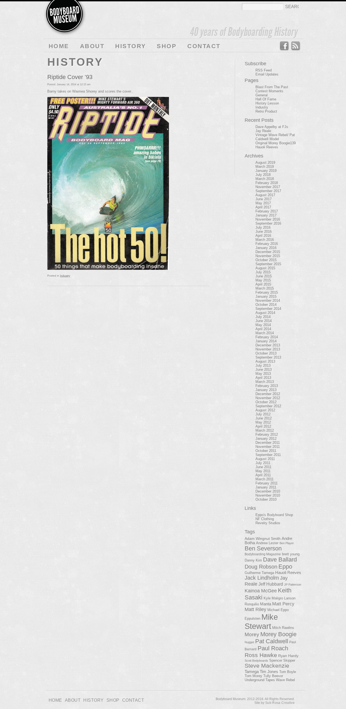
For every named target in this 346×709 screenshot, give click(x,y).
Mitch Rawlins (283, 628)
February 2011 (266, 483)
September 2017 (268, 191)
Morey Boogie (278, 634)
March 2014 (264, 333)
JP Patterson (292, 584)
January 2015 (266, 296)
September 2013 (268, 357)
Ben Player (287, 543)
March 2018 (264, 179)
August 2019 (265, 162)
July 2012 (263, 414)
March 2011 (264, 479)
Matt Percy (283, 603)
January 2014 (266, 341)
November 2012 (267, 398)
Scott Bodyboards (256, 660)
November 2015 (267, 256)
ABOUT (92, 46)
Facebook (284, 46)
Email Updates (266, 74)
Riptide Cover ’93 (69, 77)
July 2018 (263, 175)
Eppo (285, 566)
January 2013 (266, 390)
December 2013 (267, 345)
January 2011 (265, 487)
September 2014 (268, 309)
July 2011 (262, 463)
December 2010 (267, 491)
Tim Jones (269, 671)
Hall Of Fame (265, 99)
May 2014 (263, 325)
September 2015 (268, 264)
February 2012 (266, 434)
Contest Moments (269, 91)
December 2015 (267, 252)
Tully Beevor (273, 676)
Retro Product (266, 111)
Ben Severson (263, 548)
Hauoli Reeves (266, 147)
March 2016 (264, 240)
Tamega (252, 671)
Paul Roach (273, 648)
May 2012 (263, 422)
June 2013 (263, 369)
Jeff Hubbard (270, 584)
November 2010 (267, 495)
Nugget (249, 642)
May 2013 (263, 374)
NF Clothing (264, 519)
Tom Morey (253, 676)
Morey (252, 634)
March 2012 (264, 430)
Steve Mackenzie (267, 665)
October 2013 (266, 353)
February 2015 (266, 292)
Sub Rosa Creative (280, 703)
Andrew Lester (267, 543)
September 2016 (268, 223)
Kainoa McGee (261, 590)
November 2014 (267, 300)
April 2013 (263, 378)
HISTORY (130, 46)
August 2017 (265, 195)
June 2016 (263, 231)
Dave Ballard (280, 559)
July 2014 (263, 317)
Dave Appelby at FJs (271, 127)
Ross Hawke (261, 655)
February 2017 (266, 211)
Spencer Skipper (282, 660)
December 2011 (267, 443)
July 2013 (263, 365)
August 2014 (265, 313)
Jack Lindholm (262, 578)
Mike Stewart (261, 621)
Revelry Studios (267, 523)
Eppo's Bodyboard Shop (274, 515)
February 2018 (266, 183)
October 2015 (266, 260)
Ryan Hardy (288, 656)
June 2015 (263, 276)
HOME (59, 46)
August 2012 (265, 410)
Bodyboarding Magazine (263, 554)
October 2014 (266, 305)
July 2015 (263, 272)
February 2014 (266, 337)
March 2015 (264, 288)
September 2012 (268, 406)
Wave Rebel (285, 680)
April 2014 (263, 329)
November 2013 (267, 349)
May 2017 (263, 203)
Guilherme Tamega (259, 573)
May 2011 (263, 471)
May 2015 (263, 280)
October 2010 (266, 499)
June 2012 (263, 418)
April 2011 (263, 475)
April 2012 (263, 426)
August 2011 (265, 459)
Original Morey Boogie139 (275, 143)
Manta (265, 604)
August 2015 (265, 268)
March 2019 (264, 167)
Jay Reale (263, 131)
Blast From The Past (271, 87)
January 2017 (266, 215)
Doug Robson (261, 567)
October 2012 (266, 402)
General (261, 95)
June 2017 (263, 199)
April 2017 (263, 207)
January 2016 (266, 248)
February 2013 (266, 386)
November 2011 (267, 447)
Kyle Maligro (273, 598)
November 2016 (267, 219)
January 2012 (266, 438)
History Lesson (267, 103)
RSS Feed (295, 46)
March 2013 (264, 382)
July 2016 (263, 227)
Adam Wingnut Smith (263, 538)
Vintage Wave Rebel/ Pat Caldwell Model (275, 137)
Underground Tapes (260, 680)
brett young (291, 554)
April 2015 (263, 284)
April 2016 (263, 236)
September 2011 (268, 455)
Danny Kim (253, 560)
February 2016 (266, 244)
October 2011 (265, 451)
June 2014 (263, 321)
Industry (65, 275)
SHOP (167, 46)
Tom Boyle (287, 672)
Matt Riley (255, 609)
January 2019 (266, 171)
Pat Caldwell (271, 641)
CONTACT (203, 46)
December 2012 (267, 394)
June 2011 (263, 467)
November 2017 (267, 187)
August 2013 (265, 361)
